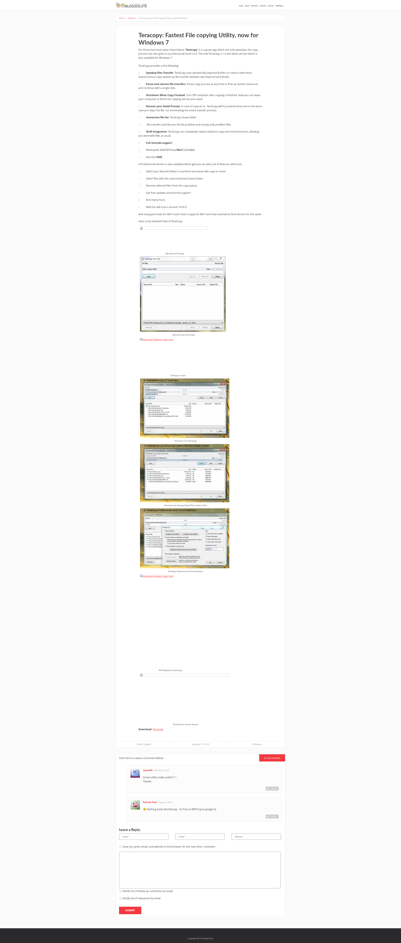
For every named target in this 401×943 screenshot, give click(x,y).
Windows (254, 6)
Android (263, 6)
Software (257, 744)
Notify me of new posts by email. (142, 898)
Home (241, 6)
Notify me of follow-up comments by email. (148, 891)
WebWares (280, 6)
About (247, 6)
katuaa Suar (150, 802)
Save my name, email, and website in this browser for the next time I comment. (169, 846)
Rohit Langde (144, 744)
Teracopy (158, 729)
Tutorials (270, 6)
